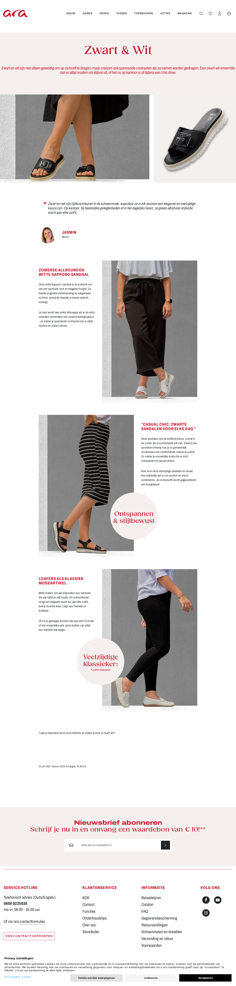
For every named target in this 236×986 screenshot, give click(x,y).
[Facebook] (206, 900)
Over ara (89, 925)
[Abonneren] (165, 845)
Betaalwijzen (151, 898)
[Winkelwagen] (229, 13)
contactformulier (32, 921)
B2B (85, 898)
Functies (89, 911)
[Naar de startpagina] (15, 13)
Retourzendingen (154, 925)
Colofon (147, 904)
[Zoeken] (201, 13)
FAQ (144, 911)
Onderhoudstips (94, 918)
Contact (88, 904)
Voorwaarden (151, 945)
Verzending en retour (157, 938)
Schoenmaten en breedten (161, 932)
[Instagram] (206, 913)
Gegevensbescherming (159, 918)
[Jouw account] (219, 13)
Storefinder (90, 932)
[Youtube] (217, 900)
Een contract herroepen (29, 936)
